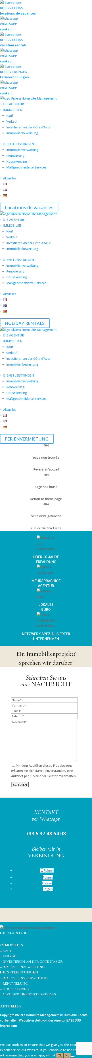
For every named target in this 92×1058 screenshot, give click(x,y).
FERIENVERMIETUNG (27, 439)
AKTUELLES (10, 1006)
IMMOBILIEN (12, 110)
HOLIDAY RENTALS (25, 323)
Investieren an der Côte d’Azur (28, 127)
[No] (73, 1056)
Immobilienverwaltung (22, 150)
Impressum (8, 1026)
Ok (60, 1055)
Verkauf (11, 121)
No (67, 1055)
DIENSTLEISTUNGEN (18, 144)
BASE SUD (73, 1020)
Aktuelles (9, 178)
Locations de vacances (29, 207)
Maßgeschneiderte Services (26, 167)
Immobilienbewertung (22, 133)
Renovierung (15, 155)
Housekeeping (16, 161)
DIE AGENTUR (13, 104)
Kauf (9, 115)
